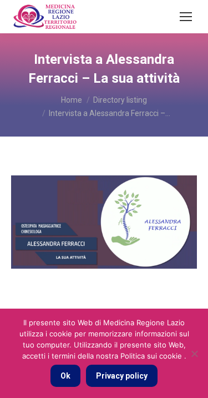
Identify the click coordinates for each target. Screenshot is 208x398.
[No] (194, 353)
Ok (65, 375)
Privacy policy (122, 375)
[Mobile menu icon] (186, 17)
